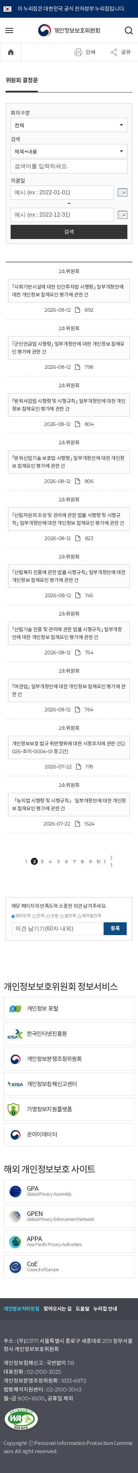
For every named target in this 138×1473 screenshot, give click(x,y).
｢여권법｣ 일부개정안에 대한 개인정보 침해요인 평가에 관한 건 (69, 690)
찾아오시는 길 (57, 1309)
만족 (40, 915)
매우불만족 (91, 915)
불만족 (70, 915)
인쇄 (91, 52)
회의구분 (20, 113)
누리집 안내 (105, 1309)
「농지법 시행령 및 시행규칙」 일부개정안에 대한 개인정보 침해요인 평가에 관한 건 (69, 804)
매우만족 (23, 915)
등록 (115, 928)
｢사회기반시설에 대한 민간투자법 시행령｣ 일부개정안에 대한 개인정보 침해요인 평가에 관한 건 (68, 291)
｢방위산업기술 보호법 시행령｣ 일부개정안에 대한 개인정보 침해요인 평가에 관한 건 (68, 462)
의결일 (18, 180)
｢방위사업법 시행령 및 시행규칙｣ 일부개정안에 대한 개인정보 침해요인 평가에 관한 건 (69, 405)
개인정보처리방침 (21, 1309)
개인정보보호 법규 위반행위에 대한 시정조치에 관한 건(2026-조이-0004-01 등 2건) (68, 747)
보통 (54, 915)
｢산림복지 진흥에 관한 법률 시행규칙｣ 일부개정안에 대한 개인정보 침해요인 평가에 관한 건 (69, 576)
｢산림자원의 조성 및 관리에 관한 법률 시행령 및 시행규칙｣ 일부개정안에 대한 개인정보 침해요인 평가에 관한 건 (68, 519)
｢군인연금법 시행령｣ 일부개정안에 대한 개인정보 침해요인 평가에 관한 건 (68, 348)
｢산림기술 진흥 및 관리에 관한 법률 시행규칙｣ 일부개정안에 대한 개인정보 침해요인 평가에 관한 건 (67, 633)
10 (98, 861)
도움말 (82, 1309)
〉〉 (112, 861)
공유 (126, 52)
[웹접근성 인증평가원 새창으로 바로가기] (69, 1420)
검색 (15, 139)
